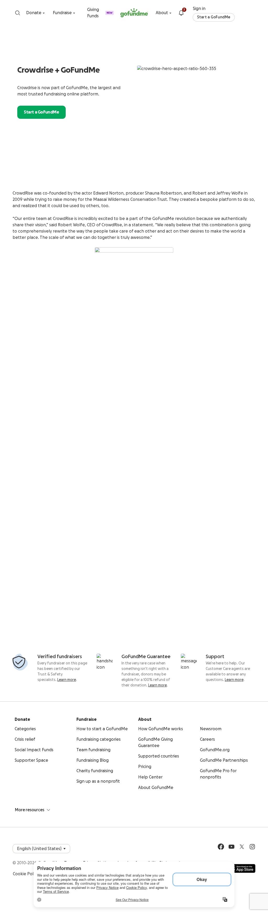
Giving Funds (100, 13)
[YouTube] (231, 846)
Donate (33, 13)
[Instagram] (252, 846)
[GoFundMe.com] (134, 12)
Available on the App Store (242, 868)
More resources (29, 810)
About (162, 13)
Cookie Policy (25, 874)
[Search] (18, 13)
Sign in (199, 9)
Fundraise (62, 13)
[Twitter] (242, 846)
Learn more (66, 680)
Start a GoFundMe (213, 17)
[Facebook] (221, 846)
